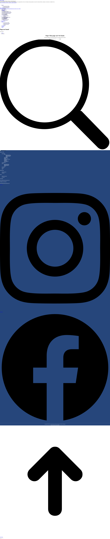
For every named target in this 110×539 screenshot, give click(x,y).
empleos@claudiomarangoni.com (5, 183)
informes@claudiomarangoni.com (5, 180)
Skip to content (2, 0)
